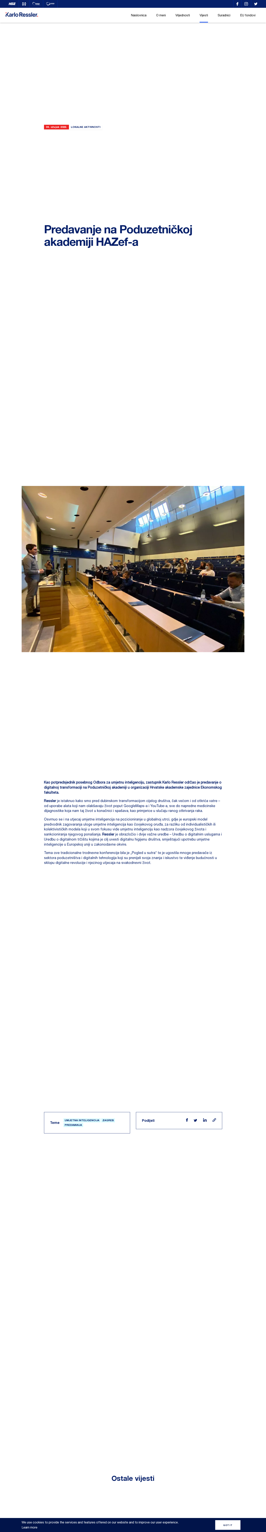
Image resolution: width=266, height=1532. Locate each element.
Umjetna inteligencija (82, 1120)
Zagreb (108, 1120)
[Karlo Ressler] (237, 4)
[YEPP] (50, 4)
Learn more (29, 1527)
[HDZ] (12, 4)
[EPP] (36, 4)
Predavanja (73, 1124)
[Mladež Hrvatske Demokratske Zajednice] (24, 4)
